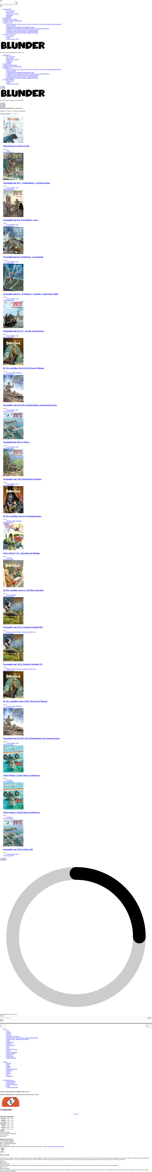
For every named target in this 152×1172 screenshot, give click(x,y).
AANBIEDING (7, 63)
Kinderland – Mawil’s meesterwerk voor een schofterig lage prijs (22, 75)
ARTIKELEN (6, 68)
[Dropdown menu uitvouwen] (10, 55)
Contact (8, 82)
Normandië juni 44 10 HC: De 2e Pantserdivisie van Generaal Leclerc (31, 738)
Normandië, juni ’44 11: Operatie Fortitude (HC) (23, 627)
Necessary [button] (2, 1161)
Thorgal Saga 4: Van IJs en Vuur (16, 146)
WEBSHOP (6, 55)
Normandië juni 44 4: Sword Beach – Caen (20, 220)
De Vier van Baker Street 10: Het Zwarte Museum (23, 368)
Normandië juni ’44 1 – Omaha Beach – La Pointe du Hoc (26, 183)
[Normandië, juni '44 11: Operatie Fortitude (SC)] (13, 661)
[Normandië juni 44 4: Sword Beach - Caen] (13, 216)
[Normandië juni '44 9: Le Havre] (13, 438)
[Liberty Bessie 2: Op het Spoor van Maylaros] (13, 772)
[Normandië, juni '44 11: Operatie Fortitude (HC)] (13, 624)
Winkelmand (9, 61)
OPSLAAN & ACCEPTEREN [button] (8, 1171)
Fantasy (8, 150)
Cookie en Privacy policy (12, 83)
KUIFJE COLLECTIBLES (10, 65)
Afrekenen (9, 62)
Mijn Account (9, 58)
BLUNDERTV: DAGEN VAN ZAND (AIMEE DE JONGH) (22, 78)
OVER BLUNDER (8, 79)
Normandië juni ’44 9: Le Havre (16, 442)
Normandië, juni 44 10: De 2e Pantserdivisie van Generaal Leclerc (30, 405)
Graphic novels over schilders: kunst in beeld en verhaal (20, 72)
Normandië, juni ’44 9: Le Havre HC (18, 849)
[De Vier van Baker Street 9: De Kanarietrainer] (13, 512)
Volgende (4, 858)
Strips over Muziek (11, 71)
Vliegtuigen (9, 558)
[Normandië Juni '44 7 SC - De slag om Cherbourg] (13, 327)
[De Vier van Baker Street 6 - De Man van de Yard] (13, 587)
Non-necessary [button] (3, 1166)
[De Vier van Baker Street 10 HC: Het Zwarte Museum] (13, 698)
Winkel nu (76, 1114)
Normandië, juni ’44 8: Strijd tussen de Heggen (22, 479)
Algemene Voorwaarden (12, 59)
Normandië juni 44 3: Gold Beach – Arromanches (23, 257)
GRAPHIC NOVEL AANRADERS (12, 66)
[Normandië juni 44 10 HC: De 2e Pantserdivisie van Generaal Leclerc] (13, 735)
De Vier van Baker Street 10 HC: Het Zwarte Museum (25, 701)
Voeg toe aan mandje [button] (8, 152)
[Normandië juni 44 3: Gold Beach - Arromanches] (13, 253)
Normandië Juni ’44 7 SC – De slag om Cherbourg (23, 331)
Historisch (8, 373)
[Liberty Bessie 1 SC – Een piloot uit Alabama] (13, 549)
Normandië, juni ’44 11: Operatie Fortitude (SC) (23, 664)
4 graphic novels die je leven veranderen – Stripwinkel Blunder (22, 76)
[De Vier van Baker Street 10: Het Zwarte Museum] (13, 364)
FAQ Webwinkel (10, 56)
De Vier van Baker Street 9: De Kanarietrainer (22, 516)
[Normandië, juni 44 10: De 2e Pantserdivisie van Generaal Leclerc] (13, 401)
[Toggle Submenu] (7, 1029)
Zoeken (2, 1015)
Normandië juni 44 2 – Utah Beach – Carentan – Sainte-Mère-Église (30, 294)
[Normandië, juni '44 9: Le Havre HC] (13, 846)
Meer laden (3, 859)
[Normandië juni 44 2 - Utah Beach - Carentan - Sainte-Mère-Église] (13, 290)
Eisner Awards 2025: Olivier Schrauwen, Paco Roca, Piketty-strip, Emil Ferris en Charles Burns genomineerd (33, 69)
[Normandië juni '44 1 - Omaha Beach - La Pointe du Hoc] (13, 179)
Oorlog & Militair (10, 187)
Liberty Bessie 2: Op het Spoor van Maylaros (21, 775)
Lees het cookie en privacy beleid (56, 1146)
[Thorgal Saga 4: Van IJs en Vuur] (13, 142)
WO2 (17, 187)
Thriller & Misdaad (17, 373)
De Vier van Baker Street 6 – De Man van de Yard (23, 590)
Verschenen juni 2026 (26, 632)
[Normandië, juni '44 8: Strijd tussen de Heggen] (13, 475)
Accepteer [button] (44, 1146)
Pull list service (10, 81)
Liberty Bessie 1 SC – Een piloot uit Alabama (21, 553)
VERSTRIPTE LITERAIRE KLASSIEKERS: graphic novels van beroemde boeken (27, 73)
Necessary (4, 1162)
